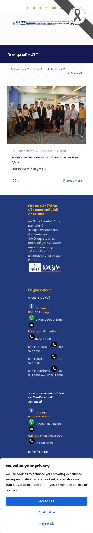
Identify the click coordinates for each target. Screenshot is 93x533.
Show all (76, 73)
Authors (56, 69)
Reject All (46, 523)
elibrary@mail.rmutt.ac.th (45, 435)
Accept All (46, 501)
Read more (74, 180)
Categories (18, 69)
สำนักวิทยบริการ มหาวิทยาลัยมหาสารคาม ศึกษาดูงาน (46, 159)
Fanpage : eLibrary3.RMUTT (40, 414)
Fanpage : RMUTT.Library (38, 310)
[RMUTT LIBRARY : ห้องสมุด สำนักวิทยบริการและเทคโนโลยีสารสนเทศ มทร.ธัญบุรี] (46, 22)
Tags (36, 69)
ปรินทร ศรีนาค (25, 151)
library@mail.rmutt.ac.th (45, 331)
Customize (46, 512)
